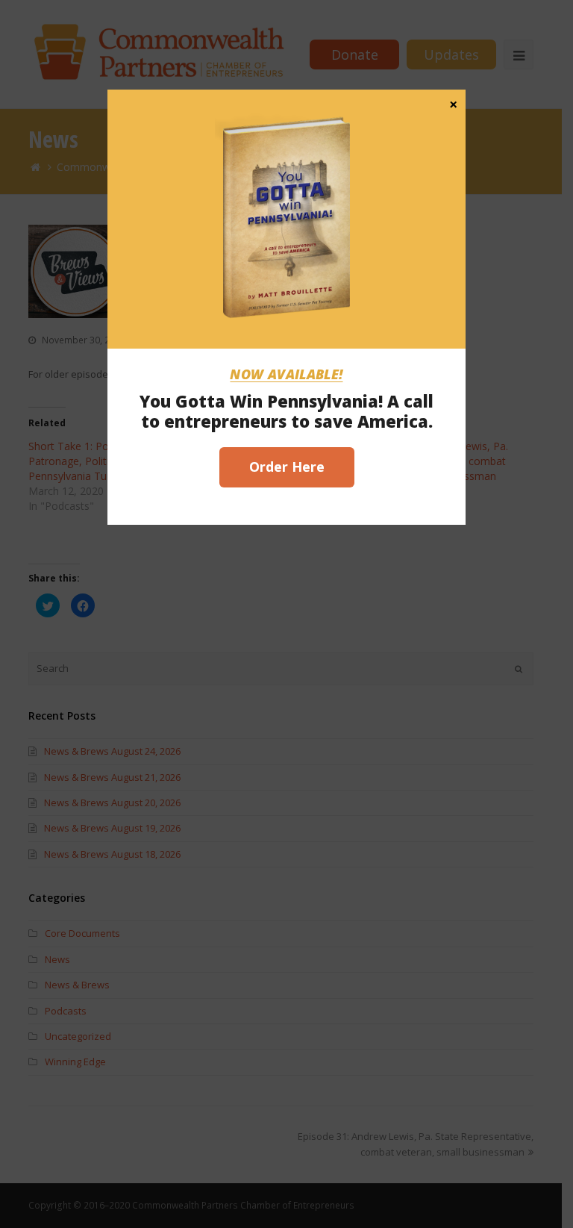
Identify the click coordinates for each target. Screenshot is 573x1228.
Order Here (287, 467)
